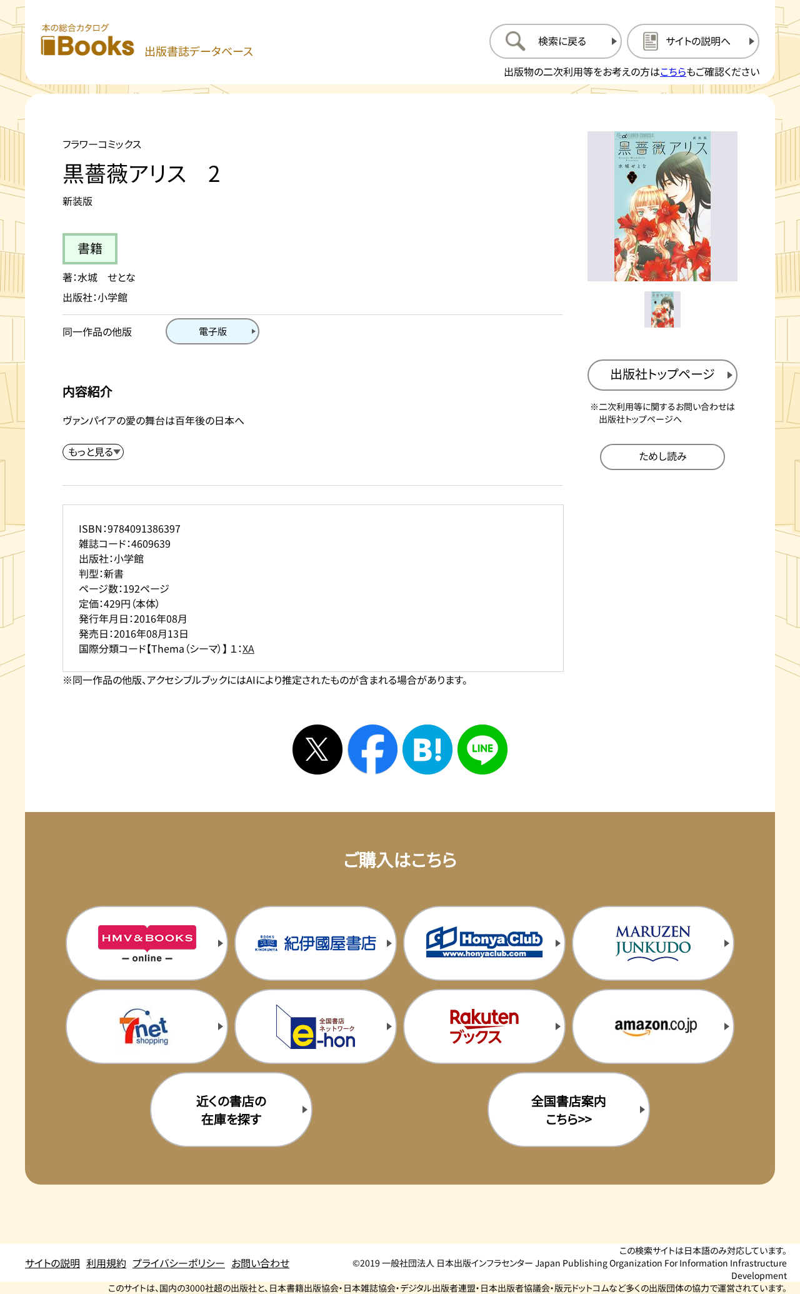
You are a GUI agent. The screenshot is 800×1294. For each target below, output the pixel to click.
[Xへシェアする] (317, 750)
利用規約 (106, 1262)
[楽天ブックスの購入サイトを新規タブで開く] (484, 1026)
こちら (673, 71)
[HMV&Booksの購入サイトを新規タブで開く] (147, 943)
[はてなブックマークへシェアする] (427, 750)
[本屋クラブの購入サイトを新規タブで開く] (484, 943)
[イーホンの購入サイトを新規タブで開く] (315, 1026)
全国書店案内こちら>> (568, 1109)
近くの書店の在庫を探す (231, 1109)
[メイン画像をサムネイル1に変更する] (662, 309)
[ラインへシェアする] (483, 750)
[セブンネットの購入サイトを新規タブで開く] (147, 1026)
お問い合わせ (260, 1262)
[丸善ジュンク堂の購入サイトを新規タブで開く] (653, 943)
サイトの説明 (52, 1262)
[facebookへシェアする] (373, 750)
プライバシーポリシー (178, 1262)
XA (248, 648)
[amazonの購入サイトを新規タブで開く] (653, 1026)
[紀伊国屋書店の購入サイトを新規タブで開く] (315, 943)
